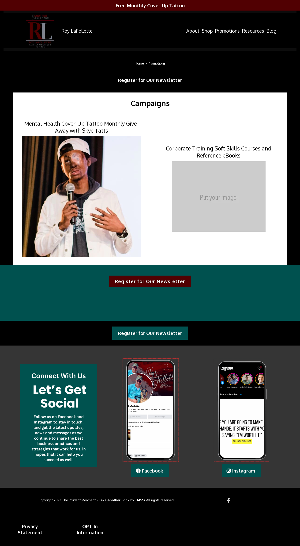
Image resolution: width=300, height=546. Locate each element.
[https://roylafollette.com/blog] (39, 30)
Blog (271, 31)
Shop (207, 31)
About (192, 31)
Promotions (227, 31)
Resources (253, 31)
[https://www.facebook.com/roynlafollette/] (229, 500)
